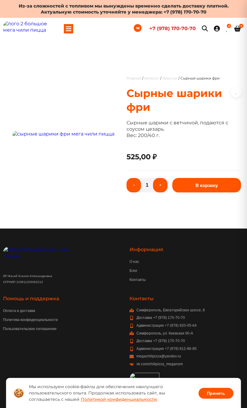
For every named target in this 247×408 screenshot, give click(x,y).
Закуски (169, 78)
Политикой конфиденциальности (119, 399)
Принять (216, 393)
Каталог (151, 78)
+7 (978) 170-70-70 (185, 12)
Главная (134, 78)
